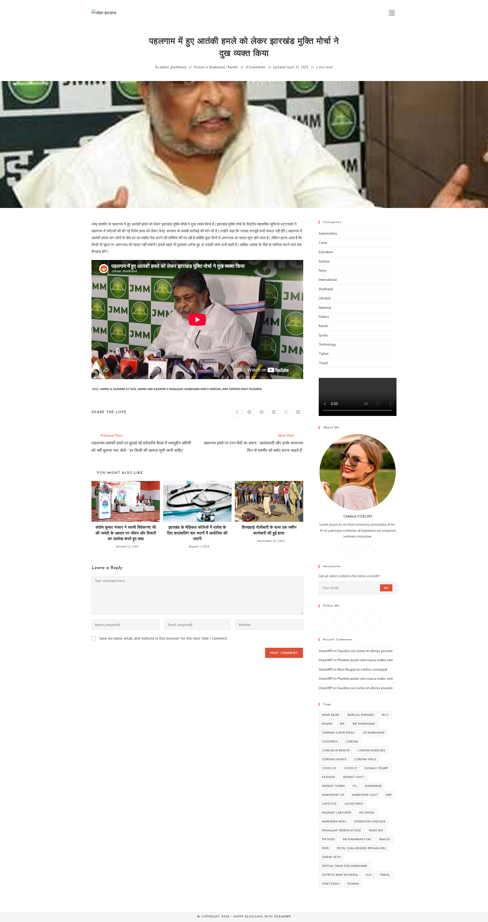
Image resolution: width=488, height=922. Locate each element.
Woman (353, 883)
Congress (330, 741)
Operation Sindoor (369, 821)
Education (326, 252)
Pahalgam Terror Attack (341, 830)
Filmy (322, 270)
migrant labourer (336, 812)
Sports (323, 335)
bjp (342, 723)
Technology (327, 344)
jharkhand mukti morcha (202, 389)
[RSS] (373, 620)
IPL (355, 786)
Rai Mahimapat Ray (357, 839)
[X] (369, 550)
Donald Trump (376, 768)
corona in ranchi (336, 750)
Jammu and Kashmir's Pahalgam (160, 389)
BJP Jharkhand (364, 723)
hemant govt (353, 777)
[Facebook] (346, 550)
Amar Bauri (331, 715)
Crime (323, 243)
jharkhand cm (333, 795)
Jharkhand (217, 67)
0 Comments (256, 67)
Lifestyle (325, 298)
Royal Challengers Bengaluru (361, 848)
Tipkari (324, 353)
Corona (352, 741)
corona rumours (372, 750)
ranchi (384, 839)
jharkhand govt (365, 795)
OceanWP (325, 651)
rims (325, 848)
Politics (324, 317)
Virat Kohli (331, 883)
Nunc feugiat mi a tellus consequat (362, 669)
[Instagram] (358, 550)
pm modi (328, 839)
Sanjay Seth (331, 857)
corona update (334, 759)
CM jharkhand (374, 732)
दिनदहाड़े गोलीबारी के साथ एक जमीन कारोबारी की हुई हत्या (269, 530)
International (328, 280)
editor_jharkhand (173, 67)
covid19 (350, 768)
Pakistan (376, 830)
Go (386, 588)
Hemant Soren (333, 786)
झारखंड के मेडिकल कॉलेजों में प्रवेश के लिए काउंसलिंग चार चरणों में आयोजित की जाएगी (197, 533)
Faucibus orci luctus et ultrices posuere (365, 651)
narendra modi (334, 821)
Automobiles (328, 233)
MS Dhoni (366, 812)
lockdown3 (354, 803)
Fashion (324, 261)
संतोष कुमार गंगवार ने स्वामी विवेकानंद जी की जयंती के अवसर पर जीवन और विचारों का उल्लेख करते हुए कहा (126, 533)
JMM (225, 389)
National (325, 307)
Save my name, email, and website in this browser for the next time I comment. (163, 638)
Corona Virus (365, 759)
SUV (369, 875)
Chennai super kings (338, 732)
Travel (323, 363)
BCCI (385, 715)
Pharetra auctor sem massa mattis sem (365, 660)
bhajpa (327, 723)
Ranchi (233, 67)
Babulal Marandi (360, 715)
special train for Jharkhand (345, 866)
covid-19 (329, 768)
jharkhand (373, 786)
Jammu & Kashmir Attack (118, 389)
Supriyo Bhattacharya (245, 389)
